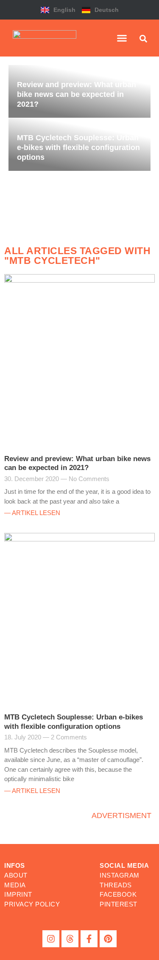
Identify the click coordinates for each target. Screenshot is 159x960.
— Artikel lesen (32, 512)
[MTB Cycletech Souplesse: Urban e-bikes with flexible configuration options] (79, 144)
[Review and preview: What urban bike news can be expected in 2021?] (79, 91)
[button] (122, 38)
